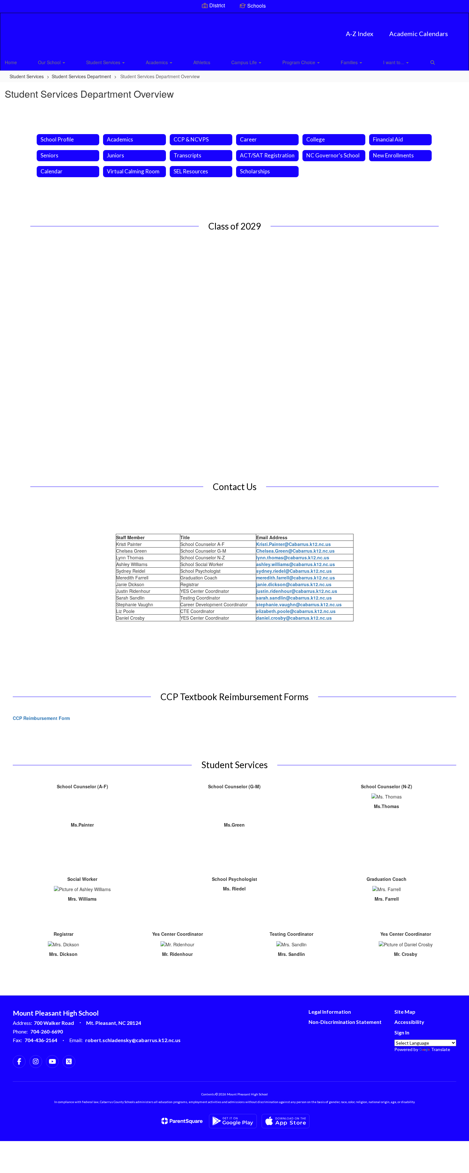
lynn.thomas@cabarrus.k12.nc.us (292, 557)
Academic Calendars (418, 33)
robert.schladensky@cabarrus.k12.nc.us (133, 1040)
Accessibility (409, 1022)
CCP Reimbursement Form (41, 718)
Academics (157, 62)
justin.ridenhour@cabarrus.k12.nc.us (296, 591)
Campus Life (244, 62)
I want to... (394, 62)
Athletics (201, 62)
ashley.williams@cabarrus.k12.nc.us (295, 564)
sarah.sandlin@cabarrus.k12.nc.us (294, 597)
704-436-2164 (41, 1040)
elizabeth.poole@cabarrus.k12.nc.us (296, 611)
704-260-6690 (46, 1031)
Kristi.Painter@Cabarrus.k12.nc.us (293, 544)
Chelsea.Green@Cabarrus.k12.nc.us (295, 551)
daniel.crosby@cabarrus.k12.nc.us (294, 618)
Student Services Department (81, 76)
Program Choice (299, 62)
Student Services (104, 62)
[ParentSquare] (182, 1121)
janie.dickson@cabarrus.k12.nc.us (293, 584)
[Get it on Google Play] (233, 1121)
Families (350, 62)
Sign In (401, 1032)
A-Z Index (359, 33)
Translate (440, 1049)
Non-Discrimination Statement (345, 1022)
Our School (50, 62)
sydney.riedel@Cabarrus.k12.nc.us (294, 571)
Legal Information (330, 1012)
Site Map (404, 1012)
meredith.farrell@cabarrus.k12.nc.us (295, 577)
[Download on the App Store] (285, 1121)
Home (11, 62)
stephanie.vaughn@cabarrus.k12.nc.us (299, 604)
